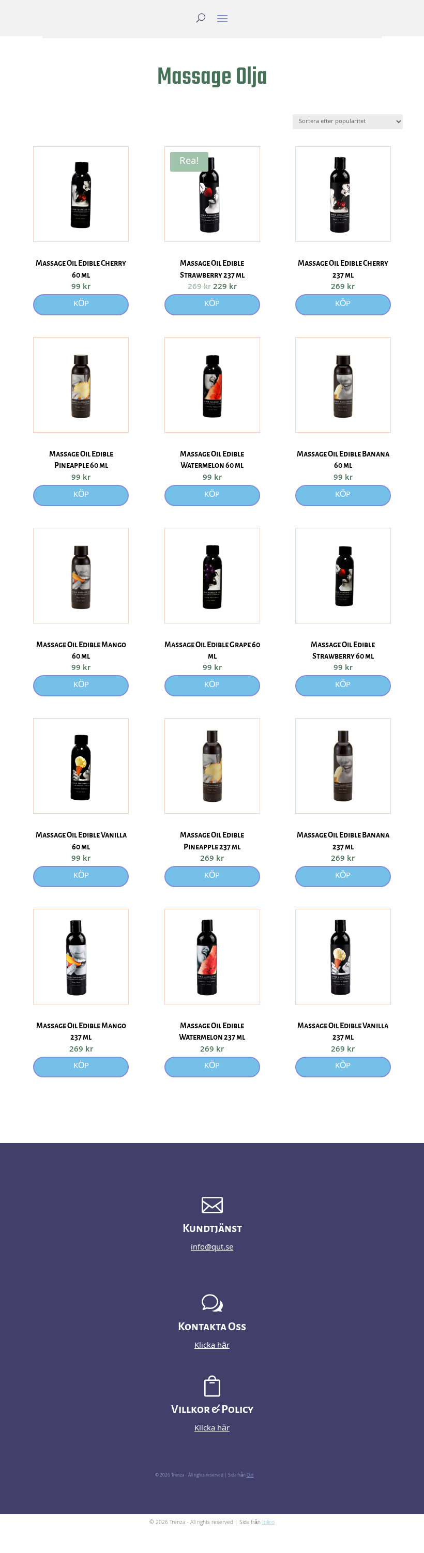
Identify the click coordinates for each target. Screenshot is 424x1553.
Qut (250, 1475)
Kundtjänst (212, 1229)
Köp (81, 304)
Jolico (268, 1523)
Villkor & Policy (212, 1409)
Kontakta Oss (212, 1327)
